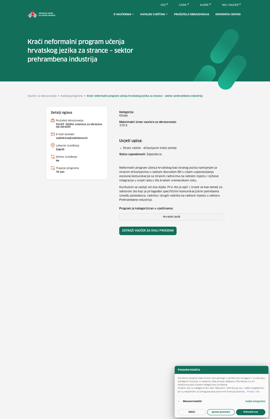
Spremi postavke (221, 412)
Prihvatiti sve (250, 412)
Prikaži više (253, 391)
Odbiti (191, 412)
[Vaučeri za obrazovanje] (41, 14)
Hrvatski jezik (171, 217)
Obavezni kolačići (192, 401)
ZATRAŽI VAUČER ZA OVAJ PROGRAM (148, 230)
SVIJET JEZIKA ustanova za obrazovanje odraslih (79, 125)
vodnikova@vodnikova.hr (72, 138)
